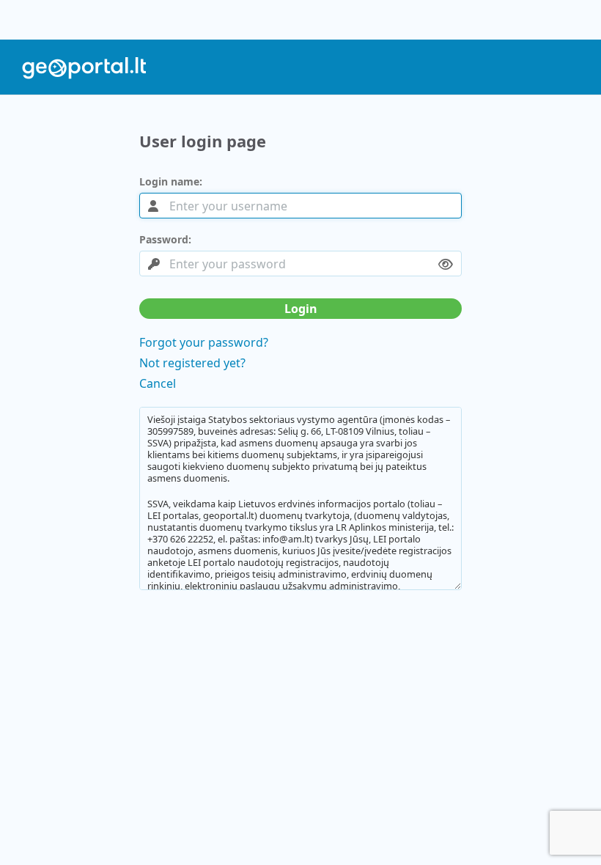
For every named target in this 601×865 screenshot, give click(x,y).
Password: (165, 239)
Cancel (157, 383)
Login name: (170, 181)
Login (300, 309)
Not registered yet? (192, 363)
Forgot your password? (203, 342)
